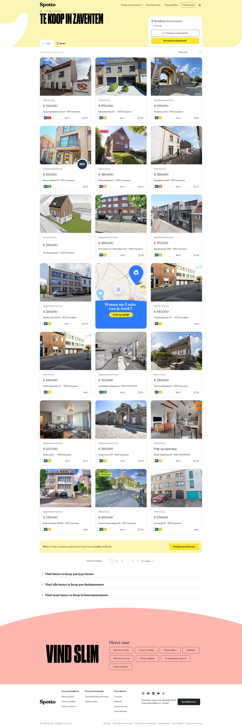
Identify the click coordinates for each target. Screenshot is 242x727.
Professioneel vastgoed (175, 658)
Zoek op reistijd (146, 650)
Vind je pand (188, 5)
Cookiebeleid (163, 723)
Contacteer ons (120, 706)
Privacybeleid (177, 723)
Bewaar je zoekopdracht (177, 33)
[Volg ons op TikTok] (163, 694)
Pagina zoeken (91, 701)
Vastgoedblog (171, 5)
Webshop (191, 650)
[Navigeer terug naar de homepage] (47, 5)
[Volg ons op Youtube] (158, 694)
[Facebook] (148, 694)
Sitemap (107, 723)
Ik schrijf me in (189, 701)
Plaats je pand (67, 696)
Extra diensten (120, 711)
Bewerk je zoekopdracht (175, 40)
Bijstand (118, 701)
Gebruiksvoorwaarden (123, 723)
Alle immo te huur (121, 650)
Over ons (118, 696)
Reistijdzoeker (153, 5)
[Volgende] (138, 561)
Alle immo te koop (121, 658)
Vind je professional (130, 5)
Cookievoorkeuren (193, 723)
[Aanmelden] (199, 5)
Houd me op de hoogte (184, 546)
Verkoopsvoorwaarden (145, 723)
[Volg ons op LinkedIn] (153, 694)
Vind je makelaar (147, 658)
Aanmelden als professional (96, 696)
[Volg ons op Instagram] (143, 694)
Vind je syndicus (120, 666)
